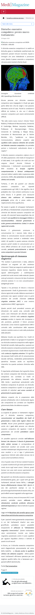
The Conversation (11, 566)
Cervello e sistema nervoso (15, 18)
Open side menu (7, 24)
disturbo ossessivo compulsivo (9, 573)
